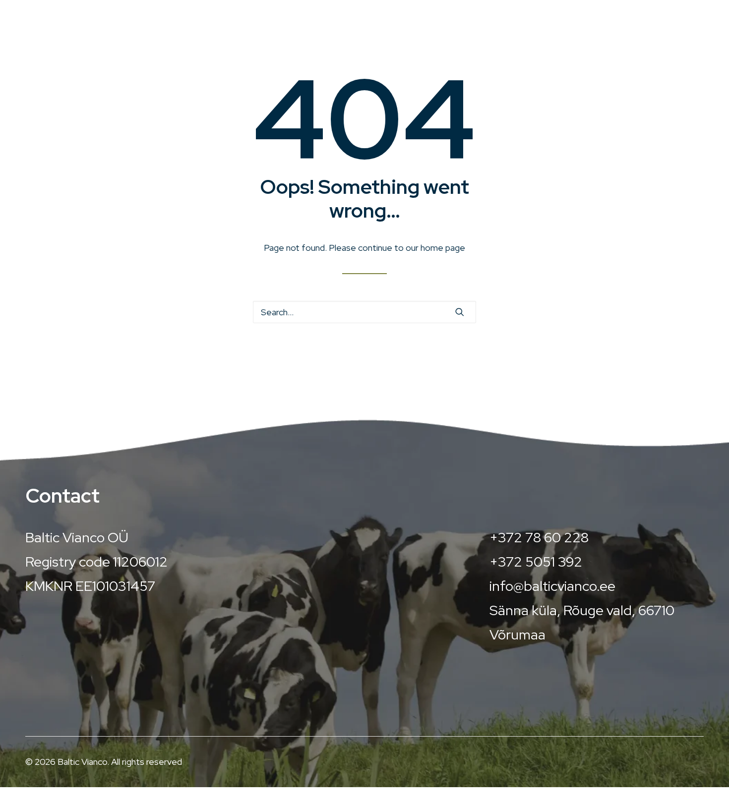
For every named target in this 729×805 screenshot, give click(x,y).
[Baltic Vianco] (121, 22)
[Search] (364, 312)
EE (664, 8)
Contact (675, 27)
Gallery (600, 27)
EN (683, 8)
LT (699, 8)
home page (443, 247)
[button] (459, 311)
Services (435, 27)
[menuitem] (445, 27)
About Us (523, 27)
